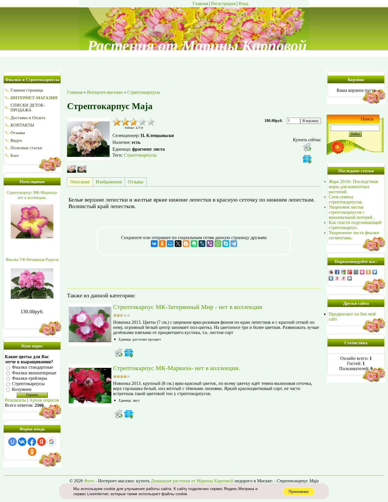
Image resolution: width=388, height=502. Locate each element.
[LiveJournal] (202, 243)
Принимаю (299, 491)
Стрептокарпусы (28, 383)
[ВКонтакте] (154, 243)
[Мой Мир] (170, 243)
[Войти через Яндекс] (41, 441)
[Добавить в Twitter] (374, 272)
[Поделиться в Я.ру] (343, 278)
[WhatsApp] (217, 243)
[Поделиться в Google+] (349, 272)
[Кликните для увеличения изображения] (88, 139)
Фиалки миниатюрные (34, 372)
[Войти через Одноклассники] (32, 451)
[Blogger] (186, 243)
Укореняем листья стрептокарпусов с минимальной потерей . (352, 212)
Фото (89, 480)
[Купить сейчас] (307, 147)
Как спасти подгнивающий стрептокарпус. (355, 225)
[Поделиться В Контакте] (331, 278)
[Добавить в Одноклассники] (368, 272)
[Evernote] (194, 243)
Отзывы (135, 181)
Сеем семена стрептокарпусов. (346, 199)
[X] (178, 243)
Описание (80, 181)
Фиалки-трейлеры (29, 378)
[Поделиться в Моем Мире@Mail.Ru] (356, 272)
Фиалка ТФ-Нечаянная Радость (32, 260)
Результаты (15, 400)
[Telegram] (233, 243)
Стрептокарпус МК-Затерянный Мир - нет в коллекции (187, 306)
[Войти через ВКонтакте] (22, 441)
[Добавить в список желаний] (307, 159)
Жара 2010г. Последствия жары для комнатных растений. (353, 186)
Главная (200, 3)
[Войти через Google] (51, 441)
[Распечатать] (349, 278)
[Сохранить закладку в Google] (343, 272)
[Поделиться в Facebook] (337, 272)
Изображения (109, 181)
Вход (243, 3)
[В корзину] (118, 352)
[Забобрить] (331, 272)
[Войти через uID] (12, 441)
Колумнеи (22, 389)
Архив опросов (44, 400)
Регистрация (223, 3)
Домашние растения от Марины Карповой (192, 480)
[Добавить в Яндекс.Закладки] (337, 278)
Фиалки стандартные (32, 367)
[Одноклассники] (162, 243)
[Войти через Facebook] (32, 441)
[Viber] (209, 243)
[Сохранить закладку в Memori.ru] (362, 272)
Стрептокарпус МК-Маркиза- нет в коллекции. (176, 368)
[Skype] (225, 243)
